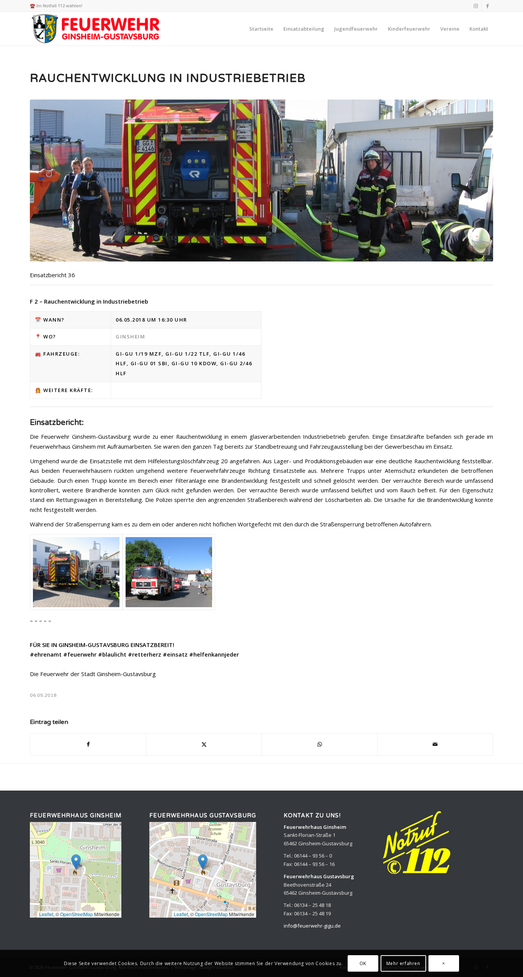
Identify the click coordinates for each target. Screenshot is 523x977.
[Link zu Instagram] (475, 5)
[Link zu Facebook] (487, 5)
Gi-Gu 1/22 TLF (187, 353)
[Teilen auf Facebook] (88, 744)
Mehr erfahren (403, 963)
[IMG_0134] (261, 180)
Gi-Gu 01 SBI (149, 363)
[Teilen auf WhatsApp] (319, 744)
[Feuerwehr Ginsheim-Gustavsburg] (96, 29)
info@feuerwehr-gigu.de (312, 925)
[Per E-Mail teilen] (435, 744)
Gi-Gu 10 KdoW (194, 363)
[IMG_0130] (169, 572)
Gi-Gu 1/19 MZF (139, 353)
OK (363, 963)
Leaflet (46, 914)
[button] (76, 862)
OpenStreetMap (76, 914)
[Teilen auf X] (204, 744)
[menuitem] (261, 29)
